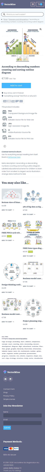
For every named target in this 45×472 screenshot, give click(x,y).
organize (10, 353)
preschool (22, 353)
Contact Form (9, 389)
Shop (5, 392)
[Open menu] (33, 4)
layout (10, 351)
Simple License (9, 399)
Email (5, 419)
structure (20, 358)
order (4, 353)
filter (41, 346)
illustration (28, 349)
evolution (35, 346)
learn (15, 351)
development (6, 346)
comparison (36, 341)
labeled (4, 351)
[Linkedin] (10, 379)
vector (31, 358)
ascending (16, 341)
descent (36, 344)
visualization (38, 358)
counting (16, 344)
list (19, 351)
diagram (15, 346)
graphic (13, 349)
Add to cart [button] (7, 210)
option (39, 351)
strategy (13, 358)
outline (16, 353)
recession (12, 356)
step (7, 358)
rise (17, 356)
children (28, 341)
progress (5, 356)
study (26, 358)
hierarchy (20, 349)
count (10, 344)
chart (22, 341)
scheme (22, 356)
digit (20, 346)
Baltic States (14, 468)
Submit (7, 427)
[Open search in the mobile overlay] (22, 14)
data (21, 344)
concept (4, 344)
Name (5, 412)
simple (36, 356)
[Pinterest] (5, 379)
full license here (14, 157)
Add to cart (16, 85)
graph (8, 349)
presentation (31, 353)
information (37, 349)
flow (3, 349)
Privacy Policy (8, 396)
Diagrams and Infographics (18, 338)
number (33, 351)
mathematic (25, 351)
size (40, 356)
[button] (40, 29)
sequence (29, 356)
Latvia (5, 468)
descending (28, 344)
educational (27, 346)
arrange (9, 341)
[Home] (1, 19)
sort (3, 358)
